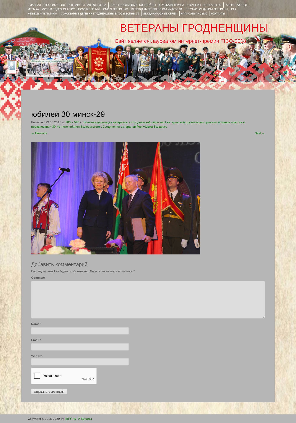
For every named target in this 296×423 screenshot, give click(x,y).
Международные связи (160, 13)
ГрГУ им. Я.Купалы (78, 418)
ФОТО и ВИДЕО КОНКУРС (58, 9)
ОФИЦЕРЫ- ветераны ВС (204, 4)
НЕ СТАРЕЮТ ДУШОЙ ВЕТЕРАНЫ (206, 9)
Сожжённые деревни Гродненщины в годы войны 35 (100, 13)
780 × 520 (72, 122)
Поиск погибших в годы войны (133, 4)
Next (260, 133)
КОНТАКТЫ (218, 13)
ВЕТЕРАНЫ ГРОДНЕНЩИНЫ (194, 28)
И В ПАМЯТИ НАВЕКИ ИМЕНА (87, 4)
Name (35, 324)
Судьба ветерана (171, 4)
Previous (39, 133)
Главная (35, 4)
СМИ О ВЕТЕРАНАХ (115, 9)
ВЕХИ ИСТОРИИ (54, 4)
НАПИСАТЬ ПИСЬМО (194, 13)
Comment (38, 277)
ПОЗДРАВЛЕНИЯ (89, 9)
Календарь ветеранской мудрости (156, 9)
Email (35, 340)
